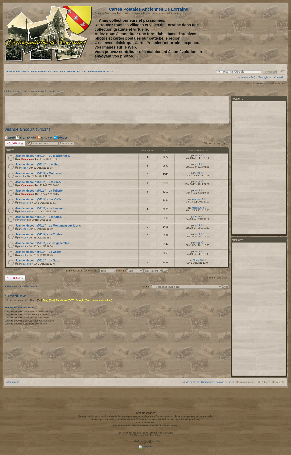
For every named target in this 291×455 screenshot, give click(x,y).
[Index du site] (49, 34)
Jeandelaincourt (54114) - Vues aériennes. (42, 155)
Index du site (13, 71)
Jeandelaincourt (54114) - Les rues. (38, 182)
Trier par (122, 270)
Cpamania (27, 159)
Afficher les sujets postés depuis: (82, 270)
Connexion (279, 77)
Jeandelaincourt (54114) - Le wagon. (38, 251)
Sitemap (62, 138)
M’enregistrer (265, 77)
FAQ (253, 77)
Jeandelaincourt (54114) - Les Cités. (38, 216)
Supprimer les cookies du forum (217, 382)
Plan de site (27, 138)
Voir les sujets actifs (51, 91)
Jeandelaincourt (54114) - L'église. (37, 164)
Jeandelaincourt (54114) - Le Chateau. (39, 234)
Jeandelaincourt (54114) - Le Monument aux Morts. (48, 225)
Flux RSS (46, 138)
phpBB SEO (146, 443)
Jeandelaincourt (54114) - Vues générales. (42, 243)
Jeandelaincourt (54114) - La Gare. (37, 260)
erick (197, 155)
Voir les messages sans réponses (21, 91)
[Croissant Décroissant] (156, 270)
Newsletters (242, 77)
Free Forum (155, 435)
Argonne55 (197, 199)
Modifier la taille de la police (282, 71)
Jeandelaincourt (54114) (100, 71)
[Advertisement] (251, 33)
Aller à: (146, 286)
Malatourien (198, 208)
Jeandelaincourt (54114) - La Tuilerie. (39, 190)
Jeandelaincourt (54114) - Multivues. (38, 173)
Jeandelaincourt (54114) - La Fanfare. (39, 208)
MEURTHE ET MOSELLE (35, 71)
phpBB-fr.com (153, 441)
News (11, 138)
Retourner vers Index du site (22, 286)
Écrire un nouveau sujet (14, 143)
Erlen (22, 219)
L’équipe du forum (190, 382)
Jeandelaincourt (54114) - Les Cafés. (38, 199)
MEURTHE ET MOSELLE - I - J (68, 71)
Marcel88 (26, 202)
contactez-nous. (145, 422)
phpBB (136, 433)
